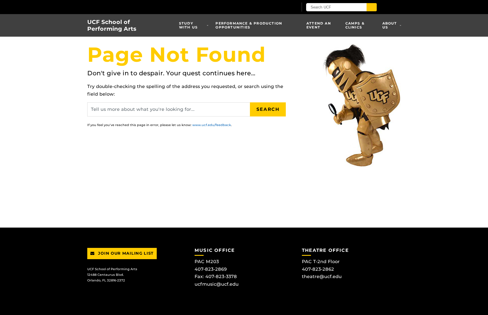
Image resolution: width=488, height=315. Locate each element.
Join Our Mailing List (125, 253)
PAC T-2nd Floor (321, 261)
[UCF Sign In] (280, 7)
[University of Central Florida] (153, 7)
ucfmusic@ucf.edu (217, 284)
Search (268, 109)
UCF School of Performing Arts (111, 25)
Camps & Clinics (355, 25)
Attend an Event (318, 25)
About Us (389, 25)
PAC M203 (207, 261)
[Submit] (372, 7)
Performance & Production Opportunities (248, 25)
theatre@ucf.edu (322, 276)
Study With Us (188, 25)
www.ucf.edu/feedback (211, 125)
